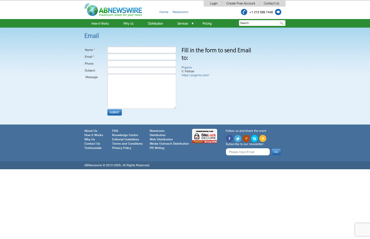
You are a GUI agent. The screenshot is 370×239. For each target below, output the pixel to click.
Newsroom (180, 12)
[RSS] (262, 138)
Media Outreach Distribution (169, 143)
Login (214, 3)
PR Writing (157, 148)
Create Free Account (240, 3)
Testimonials (92, 148)
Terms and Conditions (127, 143)
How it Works (100, 23)
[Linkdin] (246, 138)
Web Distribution (161, 139)
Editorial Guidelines (125, 139)
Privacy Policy (121, 148)
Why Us (128, 23)
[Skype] (254, 138)
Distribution (155, 23)
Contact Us (271, 3)
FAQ (115, 130)
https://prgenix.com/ (195, 75)
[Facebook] (229, 138)
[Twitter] (237, 138)
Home (164, 12)
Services (182, 23)
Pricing (207, 23)
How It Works (93, 135)
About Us (90, 130)
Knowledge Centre (125, 135)
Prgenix (187, 67)
